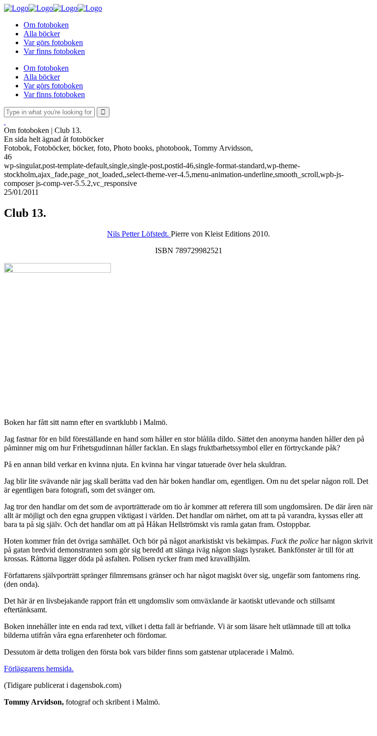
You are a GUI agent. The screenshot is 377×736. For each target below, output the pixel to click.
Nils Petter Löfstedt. (139, 234)
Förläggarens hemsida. (39, 668)
